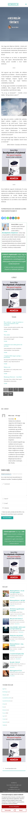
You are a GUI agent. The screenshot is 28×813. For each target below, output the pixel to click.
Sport (4, 716)
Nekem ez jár (7, 367)
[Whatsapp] (8, 218)
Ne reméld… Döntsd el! (15, 662)
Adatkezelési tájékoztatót (17, 269)
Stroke (4, 719)
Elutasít (20, 810)
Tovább (5, 331)
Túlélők (4, 725)
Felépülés (5, 695)
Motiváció (4, 710)
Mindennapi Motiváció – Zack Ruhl (13, 377)
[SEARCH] (3, 769)
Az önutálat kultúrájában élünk (17, 653)
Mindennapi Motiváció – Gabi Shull (17, 600)
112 (6, 393)
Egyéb (4, 689)
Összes (4, 713)
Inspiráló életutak (6, 701)
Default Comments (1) (6, 474)
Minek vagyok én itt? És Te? (16, 670)
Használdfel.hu (13, 4)
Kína (3, 707)
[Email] (16, 218)
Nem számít (7, 335)
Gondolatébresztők (7, 698)
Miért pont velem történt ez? (16, 618)
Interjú (4, 704)
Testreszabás (8, 810)
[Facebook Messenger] (2, 218)
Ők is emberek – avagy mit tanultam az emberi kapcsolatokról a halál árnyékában (13, 323)
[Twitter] (5, 218)
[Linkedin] (13, 218)
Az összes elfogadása (14, 806)
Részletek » (12, 597)
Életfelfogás (5, 692)
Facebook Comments (17, 474)
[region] (14, 803)
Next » (11, 394)
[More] (18, 218)
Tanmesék (5, 722)
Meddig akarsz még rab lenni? (16, 635)
